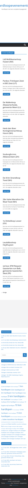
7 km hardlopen (14, 399)
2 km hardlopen (16, 390)
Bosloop (19, 416)
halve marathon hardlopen (13, 419)
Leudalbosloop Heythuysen (9, 243)
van (25, 438)
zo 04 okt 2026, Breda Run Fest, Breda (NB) (12, 342)
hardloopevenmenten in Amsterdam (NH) (9, 422)
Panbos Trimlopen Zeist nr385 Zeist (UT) (13, 82)
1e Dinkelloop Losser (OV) (12, 222)
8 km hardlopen (12, 402)
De (25, 416)
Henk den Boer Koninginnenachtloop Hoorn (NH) (12, 130)
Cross (23, 416)
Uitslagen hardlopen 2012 (15, 430)
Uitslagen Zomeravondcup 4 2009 (10, 370)
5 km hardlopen (16, 396)
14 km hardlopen (12, 413)
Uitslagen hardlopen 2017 (11, 436)
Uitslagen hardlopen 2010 (13, 428)
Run (2, 426)
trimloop (6, 426)
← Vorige (4, 292)
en (1, 419)
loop (9, 424)
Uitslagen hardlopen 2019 (16, 438)
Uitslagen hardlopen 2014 (16, 432)
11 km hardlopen (15, 409)
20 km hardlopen (14, 416)
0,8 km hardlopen (14, 386)
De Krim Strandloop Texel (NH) (11, 179)
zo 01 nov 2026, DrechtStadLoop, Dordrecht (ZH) (13, 340)
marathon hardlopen (21, 424)
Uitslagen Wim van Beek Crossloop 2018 (11, 367)
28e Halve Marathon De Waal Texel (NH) (13, 200)
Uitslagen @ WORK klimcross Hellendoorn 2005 (13, 364)
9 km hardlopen (20, 402)
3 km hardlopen (17, 393)
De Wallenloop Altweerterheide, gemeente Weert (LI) (12, 104)
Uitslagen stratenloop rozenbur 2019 (10, 372)
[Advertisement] (14, 28)
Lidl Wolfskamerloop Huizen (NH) (12, 60)
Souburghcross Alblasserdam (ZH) (11, 155)
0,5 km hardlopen (5, 386)
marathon (13, 424)
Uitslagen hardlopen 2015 (8, 434)
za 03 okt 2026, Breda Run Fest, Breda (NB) (12, 345)
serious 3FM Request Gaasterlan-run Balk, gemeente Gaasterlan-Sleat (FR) (13, 270)
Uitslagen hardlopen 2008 (13, 426)
